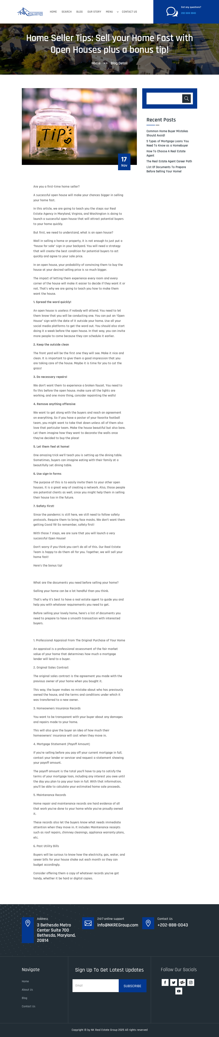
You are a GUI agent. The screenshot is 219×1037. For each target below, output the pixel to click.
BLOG (79, 12)
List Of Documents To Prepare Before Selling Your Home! (166, 169)
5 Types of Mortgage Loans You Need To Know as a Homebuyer (167, 143)
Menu (109, 12)
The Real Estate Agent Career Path (169, 161)
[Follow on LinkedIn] (182, 982)
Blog (24, 998)
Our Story (94, 12)
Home (53, 12)
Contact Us (129, 12)
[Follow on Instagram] (190, 982)
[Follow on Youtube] (178, 991)
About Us (27, 990)
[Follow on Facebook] (165, 982)
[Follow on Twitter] (173, 982)
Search (67, 12)
